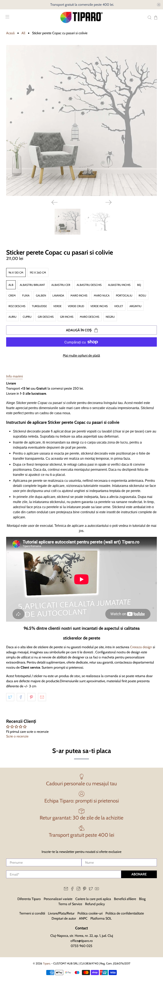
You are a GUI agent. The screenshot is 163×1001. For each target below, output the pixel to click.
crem (12, 295)
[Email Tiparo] (66, 890)
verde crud (76, 306)
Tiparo (46, 963)
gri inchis (66, 316)
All (23, 33)
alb (10, 284)
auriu (12, 316)
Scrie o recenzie (17, 736)
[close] (159, 5)
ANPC (83, 918)
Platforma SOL (101, 918)
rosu (142, 295)
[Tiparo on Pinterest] (85, 890)
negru (110, 316)
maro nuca (102, 295)
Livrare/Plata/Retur (61, 913)
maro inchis (78, 295)
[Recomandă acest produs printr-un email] (42, 697)
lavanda (58, 295)
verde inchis (99, 306)
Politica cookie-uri (90, 913)
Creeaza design (141, 647)
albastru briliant (32, 284)
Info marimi (14, 376)
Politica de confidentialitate (124, 913)
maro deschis (89, 316)
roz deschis (16, 306)
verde (57, 306)
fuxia (26, 295)
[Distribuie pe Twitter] (10, 697)
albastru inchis (119, 284)
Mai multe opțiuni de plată (81, 355)
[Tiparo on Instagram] (78, 890)
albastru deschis (89, 284)
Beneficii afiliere (125, 899)
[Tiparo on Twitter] (91, 890)
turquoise (39, 306)
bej (139, 284)
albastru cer (60, 284)
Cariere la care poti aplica (93, 899)
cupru (27, 316)
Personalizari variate (58, 899)
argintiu (135, 306)
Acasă (10, 33)
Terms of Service (70, 904)
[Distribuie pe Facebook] (21, 697)
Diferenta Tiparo (29, 899)
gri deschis (46, 316)
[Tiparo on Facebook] (72, 890)
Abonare (139, 874)
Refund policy (95, 904)
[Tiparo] (81, 17)
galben (41, 295)
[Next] (108, 202)
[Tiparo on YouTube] (97, 890)
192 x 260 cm (38, 272)
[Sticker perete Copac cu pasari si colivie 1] (81, 120)
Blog (142, 899)
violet (118, 306)
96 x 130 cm (15, 272)
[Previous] (54, 202)
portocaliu (124, 295)
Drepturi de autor (64, 918)
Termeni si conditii (32, 913)
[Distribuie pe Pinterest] (31, 697)
